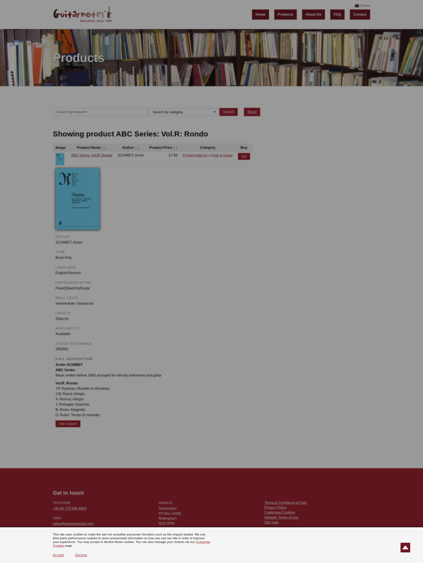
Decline (81, 555)
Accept (58, 555)
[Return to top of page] (405, 547)
